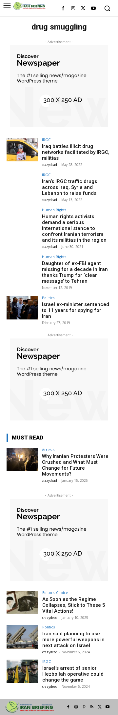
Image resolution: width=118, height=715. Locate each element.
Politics (48, 297)
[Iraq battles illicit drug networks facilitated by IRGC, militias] (22, 149)
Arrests (48, 449)
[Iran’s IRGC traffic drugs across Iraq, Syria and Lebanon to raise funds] (22, 184)
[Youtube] (93, 9)
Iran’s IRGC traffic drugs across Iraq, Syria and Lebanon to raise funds (69, 187)
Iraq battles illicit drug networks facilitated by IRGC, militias (75, 152)
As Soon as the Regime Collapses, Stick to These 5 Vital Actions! (73, 605)
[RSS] (92, 707)
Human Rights (54, 210)
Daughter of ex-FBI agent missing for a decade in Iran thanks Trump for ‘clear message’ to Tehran (75, 272)
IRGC (46, 139)
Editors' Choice (55, 592)
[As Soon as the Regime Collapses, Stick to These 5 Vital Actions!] (22, 602)
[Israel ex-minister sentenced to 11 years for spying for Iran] (22, 307)
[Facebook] (63, 9)
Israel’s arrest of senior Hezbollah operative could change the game (73, 674)
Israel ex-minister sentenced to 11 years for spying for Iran (75, 310)
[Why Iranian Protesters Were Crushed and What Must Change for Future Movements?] (22, 459)
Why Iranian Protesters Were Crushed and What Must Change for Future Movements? (75, 465)
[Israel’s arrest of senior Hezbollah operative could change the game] (22, 671)
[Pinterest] (84, 707)
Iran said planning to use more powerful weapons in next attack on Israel (73, 639)
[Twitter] (83, 9)
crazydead (49, 164)
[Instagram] (73, 9)
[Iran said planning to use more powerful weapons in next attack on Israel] (22, 637)
